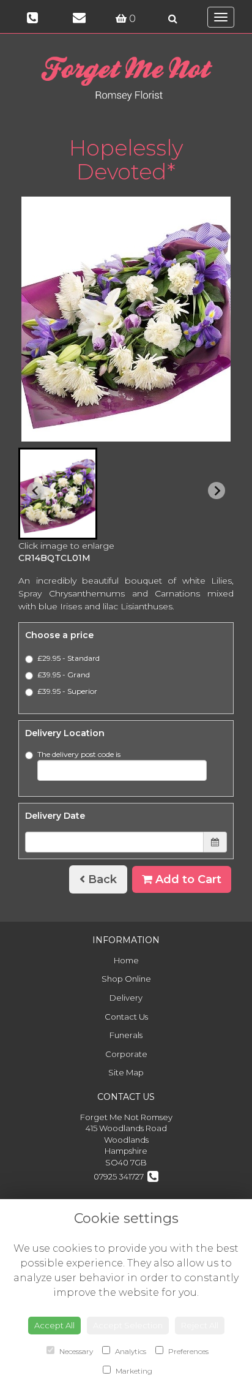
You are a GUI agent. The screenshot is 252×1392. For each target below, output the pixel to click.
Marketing (133, 1370)
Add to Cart (186, 879)
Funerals (126, 1035)
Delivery (126, 998)
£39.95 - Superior (67, 691)
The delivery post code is (78, 754)
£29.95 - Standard (68, 658)
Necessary (75, 1351)
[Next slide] (216, 490)
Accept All (54, 1325)
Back (101, 879)
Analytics (129, 1351)
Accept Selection (128, 1325)
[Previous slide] (35, 490)
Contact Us (126, 1016)
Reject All (199, 1325)
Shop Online (126, 979)
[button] (57, 494)
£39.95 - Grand (63, 674)
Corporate (126, 1054)
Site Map (126, 1072)
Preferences (187, 1351)
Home (126, 960)
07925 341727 (120, 1176)
